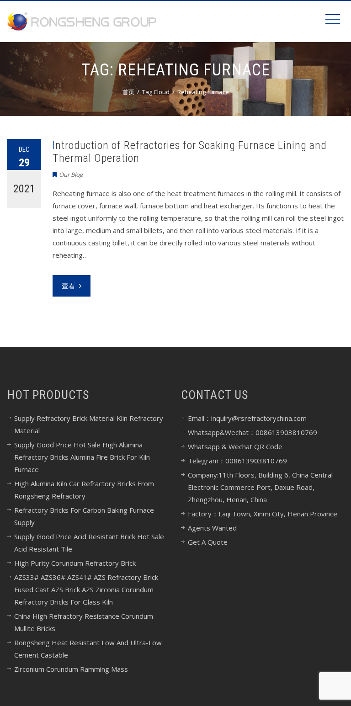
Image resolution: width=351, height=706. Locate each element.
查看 (68, 285)
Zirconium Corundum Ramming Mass (71, 669)
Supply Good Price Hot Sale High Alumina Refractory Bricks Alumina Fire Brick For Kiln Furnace (82, 457)
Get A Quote (208, 542)
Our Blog (71, 174)
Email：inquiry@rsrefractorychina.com (247, 418)
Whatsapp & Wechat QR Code (235, 446)
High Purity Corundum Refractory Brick (75, 563)
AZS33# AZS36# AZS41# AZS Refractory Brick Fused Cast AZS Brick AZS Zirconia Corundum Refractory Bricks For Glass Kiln (86, 589)
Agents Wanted (212, 527)
